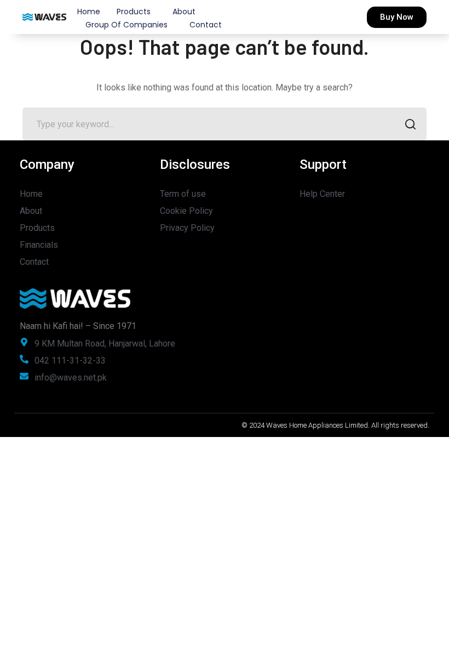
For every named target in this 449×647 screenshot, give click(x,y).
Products (134, 11)
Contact (205, 24)
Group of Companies (126, 24)
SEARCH (410, 124)
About (183, 11)
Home (88, 11)
